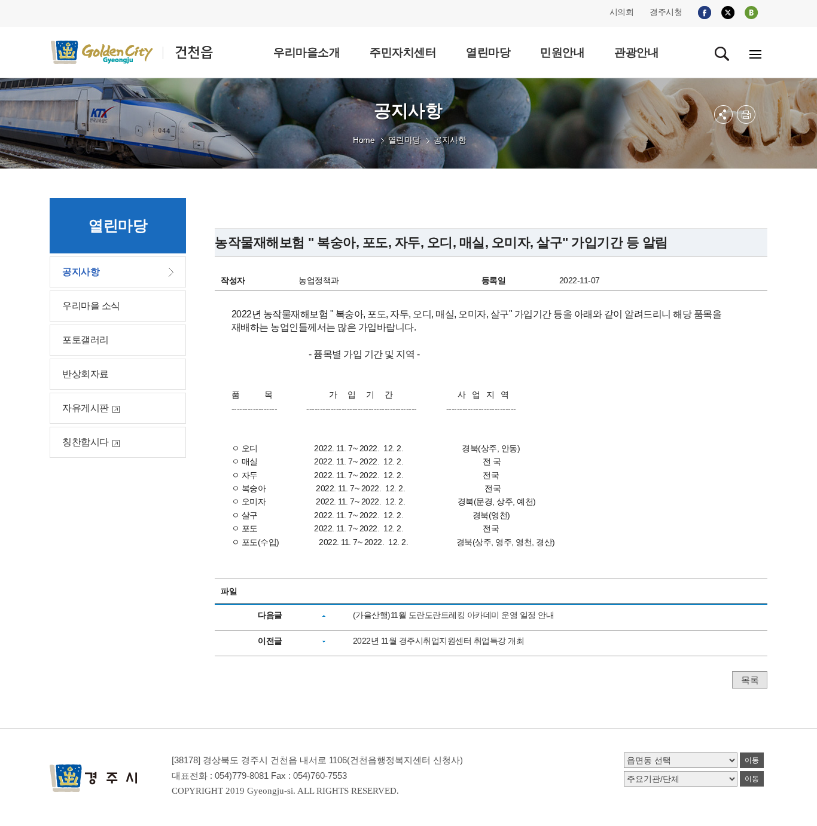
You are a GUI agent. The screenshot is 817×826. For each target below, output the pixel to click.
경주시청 (666, 12)
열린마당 (404, 140)
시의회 (621, 12)
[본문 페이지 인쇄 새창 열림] (746, 114)
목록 (749, 680)
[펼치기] (723, 114)
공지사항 (450, 140)
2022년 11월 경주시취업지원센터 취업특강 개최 (439, 640)
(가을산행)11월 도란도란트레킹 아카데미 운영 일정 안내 (453, 615)
